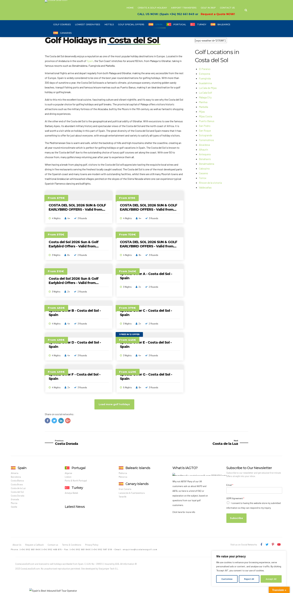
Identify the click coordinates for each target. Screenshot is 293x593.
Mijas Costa (205, 116)
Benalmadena (206, 163)
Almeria (14, 473)
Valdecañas (205, 187)
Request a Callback (34, 544)
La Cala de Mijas (208, 87)
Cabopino (204, 168)
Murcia (14, 503)
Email (229, 485)
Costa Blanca (17, 480)
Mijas (202, 111)
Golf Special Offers (131, 24)
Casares (203, 173)
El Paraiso (204, 68)
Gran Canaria (125, 489)
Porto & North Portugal (76, 480)
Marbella (203, 106)
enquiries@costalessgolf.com (140, 549)
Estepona (204, 73)
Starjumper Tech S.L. (109, 568)
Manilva (203, 102)
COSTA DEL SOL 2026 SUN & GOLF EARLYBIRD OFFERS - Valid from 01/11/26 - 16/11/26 (148, 209)
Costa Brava (17, 484)
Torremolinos (206, 140)
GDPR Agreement (235, 498)
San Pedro (204, 125)
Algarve (68, 473)
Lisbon (68, 476)
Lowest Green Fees (87, 24)
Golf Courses (62, 24)
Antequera (205, 154)
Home (129, 7)
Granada (15, 499)
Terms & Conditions (71, 544)
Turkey (201, 24)
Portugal (179, 24)
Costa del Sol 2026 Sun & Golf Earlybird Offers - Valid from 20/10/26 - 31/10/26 (73, 283)
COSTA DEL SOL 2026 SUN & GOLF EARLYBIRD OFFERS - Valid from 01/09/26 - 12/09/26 (77, 209)
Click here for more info (183, 512)
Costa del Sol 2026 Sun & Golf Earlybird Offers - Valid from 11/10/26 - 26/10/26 (73, 246)
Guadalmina (205, 83)
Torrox (202, 177)
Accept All (271, 578)
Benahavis (205, 159)
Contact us (53, 544)
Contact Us (227, 7)
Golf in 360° (208, 7)
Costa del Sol (17, 492)
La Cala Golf (205, 92)
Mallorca (123, 473)
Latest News (75, 507)
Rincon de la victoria (210, 182)
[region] (249, 568)
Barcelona (16, 476)
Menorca (123, 476)
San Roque (205, 130)
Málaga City (205, 97)
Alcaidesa (204, 144)
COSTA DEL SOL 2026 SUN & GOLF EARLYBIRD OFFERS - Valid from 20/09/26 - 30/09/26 (148, 246)
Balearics (223, 24)
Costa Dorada (17, 495)
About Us (17, 544)
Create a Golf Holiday (152, 7)
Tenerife (122, 496)
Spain (158, 24)
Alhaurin (203, 149)
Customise (226, 578)
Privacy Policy (91, 544)
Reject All (249, 578)
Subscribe (236, 518)
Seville (14, 506)
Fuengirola (205, 78)
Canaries (66, 32)
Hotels (109, 24)
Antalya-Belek (71, 493)
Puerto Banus (206, 121)
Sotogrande (205, 135)
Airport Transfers (183, 7)
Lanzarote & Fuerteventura (132, 493)
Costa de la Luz (18, 488)
